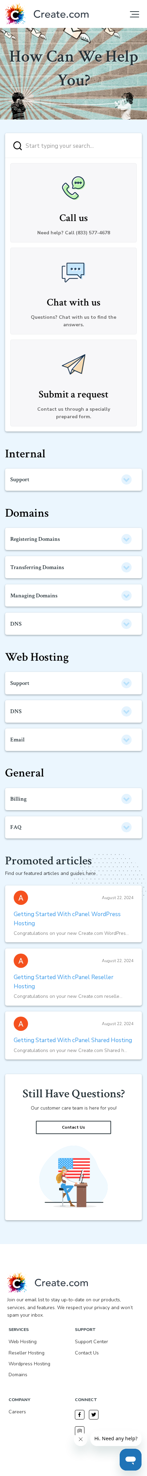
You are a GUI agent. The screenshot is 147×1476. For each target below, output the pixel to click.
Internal (25, 453)
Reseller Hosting (26, 1353)
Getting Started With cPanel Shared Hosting (73, 1040)
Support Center (91, 1341)
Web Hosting (37, 657)
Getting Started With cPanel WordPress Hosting (67, 918)
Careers (17, 1412)
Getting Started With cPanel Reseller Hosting (63, 981)
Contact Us (73, 1127)
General (24, 773)
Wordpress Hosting (29, 1364)
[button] (134, 14)
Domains (27, 513)
